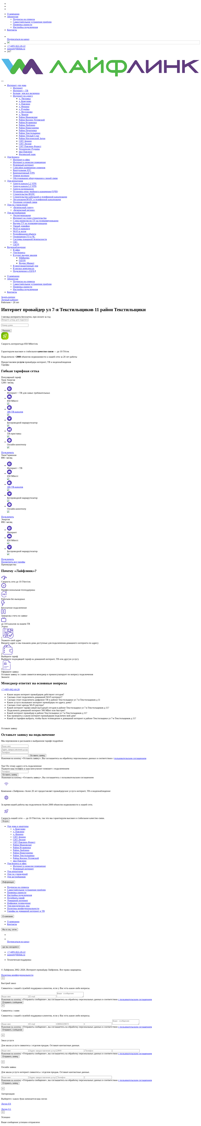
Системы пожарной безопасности (30, 239)
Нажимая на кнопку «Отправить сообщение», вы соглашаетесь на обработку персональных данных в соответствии (76, 999)
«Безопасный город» (23, 207)
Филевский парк (27, 154)
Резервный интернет (23, 165)
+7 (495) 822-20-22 (16, 46)
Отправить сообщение (12, 1002)
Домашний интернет (17, 900)
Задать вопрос (8, 297)
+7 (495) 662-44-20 (10, 689)
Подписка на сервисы (24, 19)
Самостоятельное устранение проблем (32, 22)
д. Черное (23, 114)
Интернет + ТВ (20, 90)
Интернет (18, 88)
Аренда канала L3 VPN (24, 186)
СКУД (16, 244)
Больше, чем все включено (26, 93)
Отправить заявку (10, 1056)
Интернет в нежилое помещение (29, 162)
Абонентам (12, 16)
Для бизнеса (13, 157)
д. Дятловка (25, 98)
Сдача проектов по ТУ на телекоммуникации (35, 220)
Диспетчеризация (22, 215)
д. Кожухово (25, 101)
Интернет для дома (16, 85)
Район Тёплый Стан (29, 135)
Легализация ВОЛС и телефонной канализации (37, 199)
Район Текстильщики (29, 133)
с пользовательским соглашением (135, 999)
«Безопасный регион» (24, 210)
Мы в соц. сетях (9, 929)
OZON (22, 260)
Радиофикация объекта (24, 234)
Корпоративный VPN (24, 173)
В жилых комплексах (23, 268)
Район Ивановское (28, 117)
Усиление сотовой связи (25, 202)
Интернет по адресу (23, 96)
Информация (8, 882)
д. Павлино (24, 104)
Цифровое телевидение (19, 903)
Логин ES (6, 1104)
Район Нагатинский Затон (32, 138)
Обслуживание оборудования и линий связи (35, 178)
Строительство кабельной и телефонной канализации (40, 197)
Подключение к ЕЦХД (24, 271)
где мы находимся (10, 947)
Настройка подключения (25, 27)
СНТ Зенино (25, 141)
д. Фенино (24, 106)
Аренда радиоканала (23, 189)
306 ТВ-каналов (15, 412)
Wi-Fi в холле (19, 231)
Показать (6, 331)
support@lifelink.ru (16, 48)
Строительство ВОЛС (24, 194)
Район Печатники (28, 130)
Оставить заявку (37, 755)
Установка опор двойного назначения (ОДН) (35, 191)
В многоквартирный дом (25, 266)
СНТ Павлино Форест (30, 146)
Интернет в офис (21, 159)
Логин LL (6, 1109)
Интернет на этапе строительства (29, 218)
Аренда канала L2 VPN (24, 183)
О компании (13, 14)
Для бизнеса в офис (17, 863)
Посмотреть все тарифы (13, 562)
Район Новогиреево (29, 128)
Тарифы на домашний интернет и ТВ (26, 911)
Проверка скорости (22, 24)
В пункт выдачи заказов (25, 255)
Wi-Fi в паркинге (21, 228)
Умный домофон (21, 226)
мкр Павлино (25, 151)
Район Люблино (27, 125)
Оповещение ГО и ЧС (24, 236)
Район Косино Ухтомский (32, 120)
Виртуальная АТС (22, 170)
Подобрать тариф (15, 898)
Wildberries (24, 258)
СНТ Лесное (25, 143)
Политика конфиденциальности (23, 908)
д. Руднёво (24, 109)
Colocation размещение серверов (29, 167)
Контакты (12, 30)
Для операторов (15, 181)
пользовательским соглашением (130, 758)
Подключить (7, 452)
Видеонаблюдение (16, 247)
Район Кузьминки (28, 122)
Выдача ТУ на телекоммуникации (30, 223)
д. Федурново (26, 112)
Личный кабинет (9, 299)
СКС (15, 242)
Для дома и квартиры (18, 826)
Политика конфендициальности (17, 975)
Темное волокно (21, 175)
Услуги (5, 821)
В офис (16, 250)
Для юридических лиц (18, 906)
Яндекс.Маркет (26, 263)
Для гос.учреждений (17, 204)
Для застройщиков (16, 212)
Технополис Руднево (29, 149)
